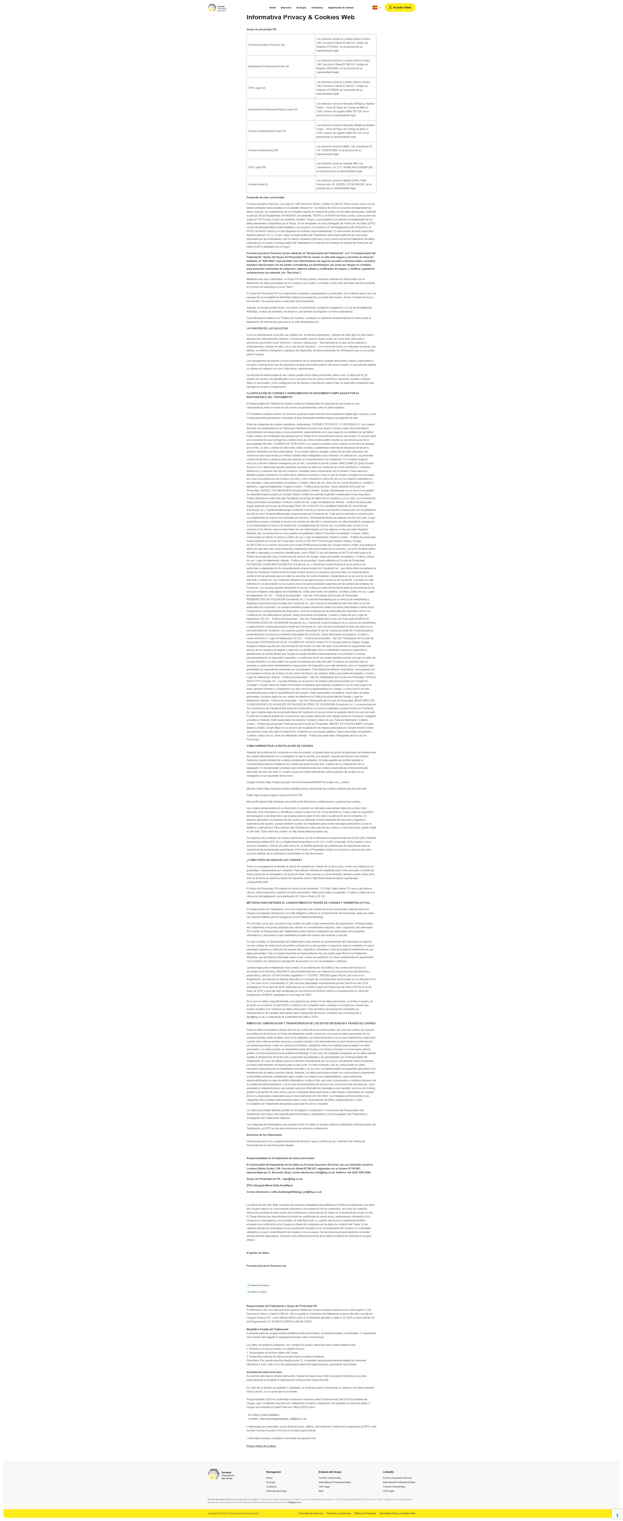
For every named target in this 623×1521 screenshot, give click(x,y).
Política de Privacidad (259, 1285)
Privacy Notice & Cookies (261, 1446)
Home (272, 7)
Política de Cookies (258, 1292)
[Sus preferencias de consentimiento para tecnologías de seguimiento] (617, 1515)
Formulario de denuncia (310, 1513)
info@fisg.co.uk (294, 1502)
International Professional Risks (335, 1482)
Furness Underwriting (330, 1478)
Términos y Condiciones (338, 1513)
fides (321, 1491)
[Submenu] (377, 8)
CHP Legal (324, 1486)
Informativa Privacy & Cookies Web (397, 1513)
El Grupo (301, 7)
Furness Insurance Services (397, 1478)
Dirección (286, 7)
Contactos (317, 7)
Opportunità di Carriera (341, 7)
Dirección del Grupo (276, 1491)
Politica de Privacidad (365, 1513)
